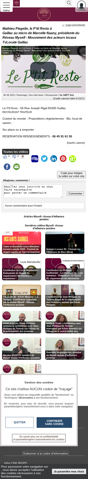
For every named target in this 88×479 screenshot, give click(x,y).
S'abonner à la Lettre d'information (45, 453)
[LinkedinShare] (54, 159)
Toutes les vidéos (15, 151)
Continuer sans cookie (54, 422)
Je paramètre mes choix (69, 471)
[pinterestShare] (63, 159)
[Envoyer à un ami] (16, 167)
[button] (43, 70)
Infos (15, 463)
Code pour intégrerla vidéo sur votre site (71, 175)
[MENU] (6, 6)
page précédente (75, 25)
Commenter (75, 193)
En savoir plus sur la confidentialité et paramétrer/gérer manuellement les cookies (38, 438)
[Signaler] (25, 159)
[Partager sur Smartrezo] (35, 159)
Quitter (19, 422)
